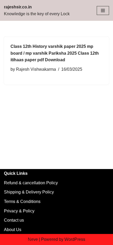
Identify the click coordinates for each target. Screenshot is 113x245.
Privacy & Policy (19, 211)
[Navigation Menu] (103, 10)
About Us (12, 229)
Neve (33, 239)
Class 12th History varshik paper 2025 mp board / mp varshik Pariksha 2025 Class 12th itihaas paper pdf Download (55, 53)
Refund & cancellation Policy (31, 183)
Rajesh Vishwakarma (36, 69)
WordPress (74, 239)
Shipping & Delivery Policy (29, 192)
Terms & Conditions (22, 201)
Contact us (14, 220)
